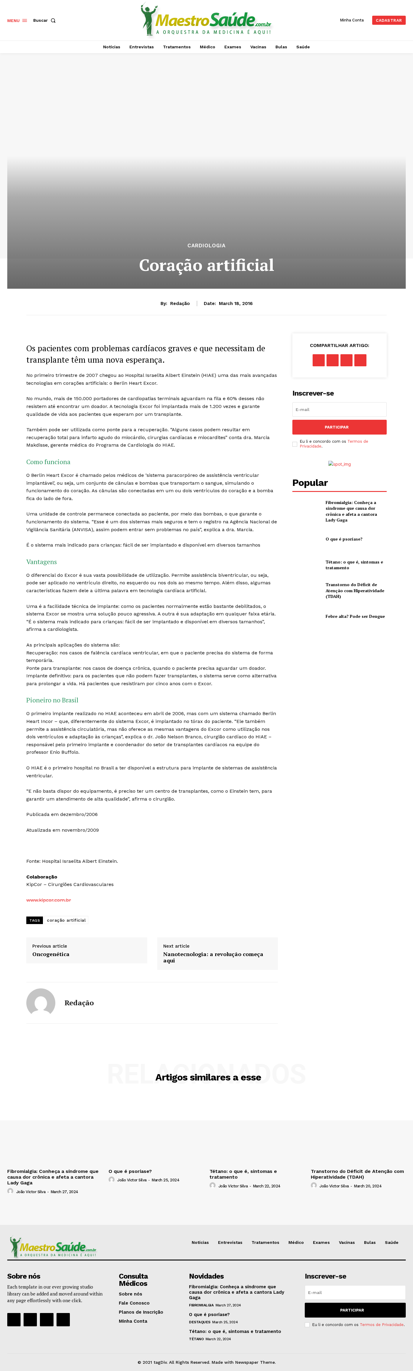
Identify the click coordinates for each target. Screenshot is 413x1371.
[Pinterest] (346, 360)
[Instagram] (30, 1319)
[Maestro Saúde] (207, 19)
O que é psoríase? (344, 539)
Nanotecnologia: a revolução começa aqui (213, 957)
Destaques (199, 1322)
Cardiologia (206, 245)
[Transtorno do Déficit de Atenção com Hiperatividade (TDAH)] (306, 590)
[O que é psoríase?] (306, 539)
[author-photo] (11, 1191)
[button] (45, 20)
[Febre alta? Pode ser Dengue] (306, 616)
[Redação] (40, 1002)
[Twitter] (333, 360)
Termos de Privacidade (382, 1324)
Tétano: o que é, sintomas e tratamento (235, 1331)
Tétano (196, 1339)
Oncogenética (51, 954)
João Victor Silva (31, 1192)
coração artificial (66, 920)
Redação (180, 303)
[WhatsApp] (360, 360)
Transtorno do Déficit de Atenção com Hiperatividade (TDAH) (355, 590)
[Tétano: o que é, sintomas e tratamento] (306, 564)
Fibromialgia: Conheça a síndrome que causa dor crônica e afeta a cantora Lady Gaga (351, 511)
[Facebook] (319, 360)
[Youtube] (63, 1319)
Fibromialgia (201, 1305)
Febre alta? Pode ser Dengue (355, 616)
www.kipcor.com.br (48, 900)
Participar (337, 427)
